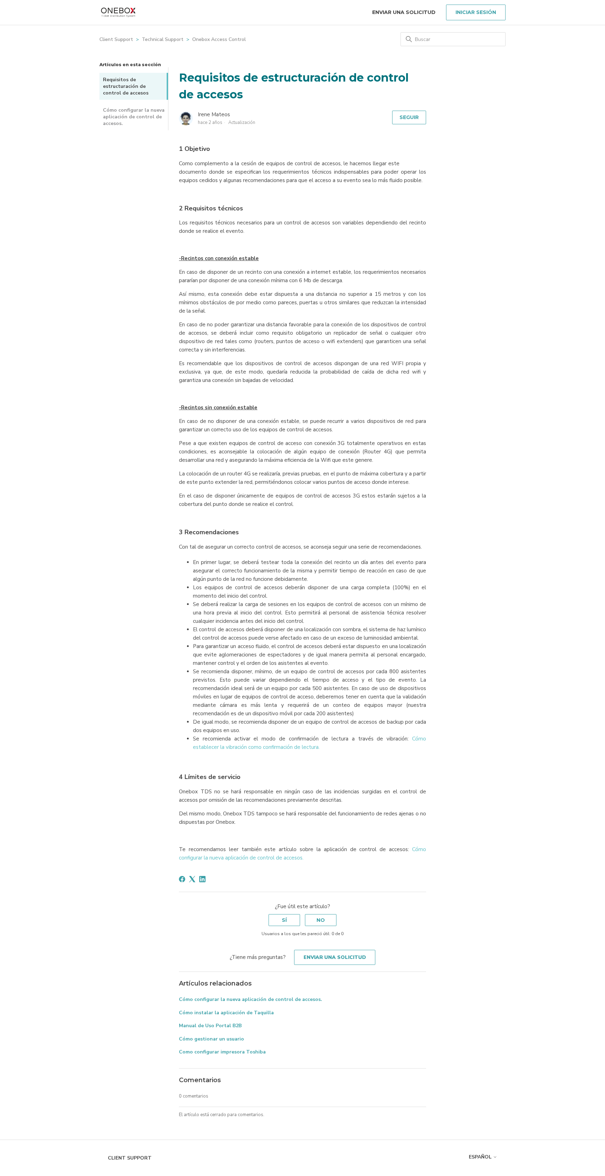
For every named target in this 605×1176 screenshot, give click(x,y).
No (321, 920)
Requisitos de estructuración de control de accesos (125, 86)
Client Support (116, 39)
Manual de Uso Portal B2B (210, 1025)
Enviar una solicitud (404, 12)
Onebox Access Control (219, 39)
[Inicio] (118, 12)
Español (481, 1157)
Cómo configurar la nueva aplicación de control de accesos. (134, 117)
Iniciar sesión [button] (476, 12)
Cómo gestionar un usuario (211, 1039)
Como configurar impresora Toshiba (222, 1052)
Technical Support (162, 39)
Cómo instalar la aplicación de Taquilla (226, 1012)
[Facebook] (182, 879)
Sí (284, 920)
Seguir (409, 117)
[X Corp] (192, 879)
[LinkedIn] (202, 879)
